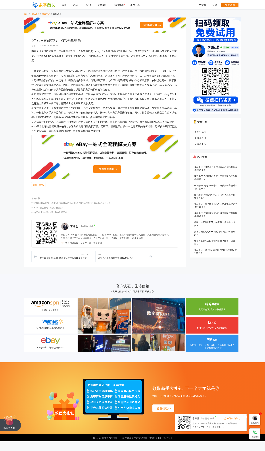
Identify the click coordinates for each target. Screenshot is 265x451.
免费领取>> (164, 408)
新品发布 (201, 144)
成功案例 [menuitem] (102, 5)
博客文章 (35, 13)
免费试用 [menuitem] (230, 5)
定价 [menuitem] (88, 5)
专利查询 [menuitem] (119, 5)
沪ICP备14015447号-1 (160, 437)
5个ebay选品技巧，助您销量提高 (47, 207)
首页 (26, 13)
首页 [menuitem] (64, 5)
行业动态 (46, 13)
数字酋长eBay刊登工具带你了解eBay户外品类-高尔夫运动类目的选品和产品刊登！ (71, 202)
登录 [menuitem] (214, 5)
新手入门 (201, 138)
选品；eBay (38, 184)
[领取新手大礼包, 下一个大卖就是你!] (10, 423)
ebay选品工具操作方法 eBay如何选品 (49, 212)
